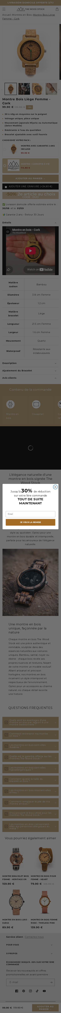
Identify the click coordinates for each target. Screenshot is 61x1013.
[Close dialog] (55, 487)
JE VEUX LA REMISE (30, 522)
